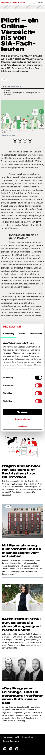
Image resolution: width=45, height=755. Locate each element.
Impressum (8, 737)
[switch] (38, 385)
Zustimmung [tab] (8, 333)
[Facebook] (15, 140)
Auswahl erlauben (22, 419)
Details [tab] (22, 333)
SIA (4, 80)
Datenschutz (27, 737)
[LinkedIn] (20, 140)
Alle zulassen (22, 412)
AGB (17, 737)
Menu (40, 2)
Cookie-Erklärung (11, 741)
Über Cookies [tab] (36, 333)
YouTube (4, 748)
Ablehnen (22, 426)
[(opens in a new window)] (30, 140)
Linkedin (10, 748)
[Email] (25, 140)
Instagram (16, 748)
